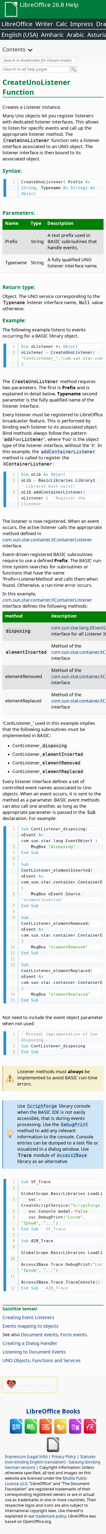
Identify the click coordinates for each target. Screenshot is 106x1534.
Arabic (75, 35)
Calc (61, 24)
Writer (44, 24)
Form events (73, 1334)
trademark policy (50, 1516)
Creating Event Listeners (28, 1317)
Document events (39, 1334)
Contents (14, 49)
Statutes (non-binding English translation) (50, 1459)
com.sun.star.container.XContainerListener (47, 539)
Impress (81, 24)
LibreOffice (17, 24)
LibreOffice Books (53, 1411)
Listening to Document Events (34, 1351)
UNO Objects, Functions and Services (41, 1360)
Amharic (52, 35)
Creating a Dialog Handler (29, 1343)
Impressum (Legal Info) (26, 1456)
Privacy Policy (64, 1456)
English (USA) (19, 35)
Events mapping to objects (30, 1326)
